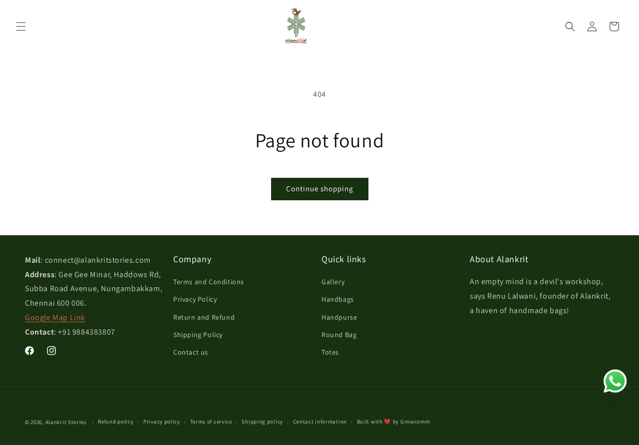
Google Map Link (55, 317)
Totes (330, 352)
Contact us (190, 352)
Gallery (332, 281)
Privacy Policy (195, 299)
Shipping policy (262, 421)
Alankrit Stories (66, 422)
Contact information (320, 421)
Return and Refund (204, 317)
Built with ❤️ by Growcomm (393, 421)
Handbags (337, 299)
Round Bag (338, 334)
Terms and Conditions (208, 281)
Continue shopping (319, 188)
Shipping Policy (198, 334)
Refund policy (115, 421)
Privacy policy (161, 421)
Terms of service (211, 421)
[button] (21, 26)
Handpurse (339, 317)
